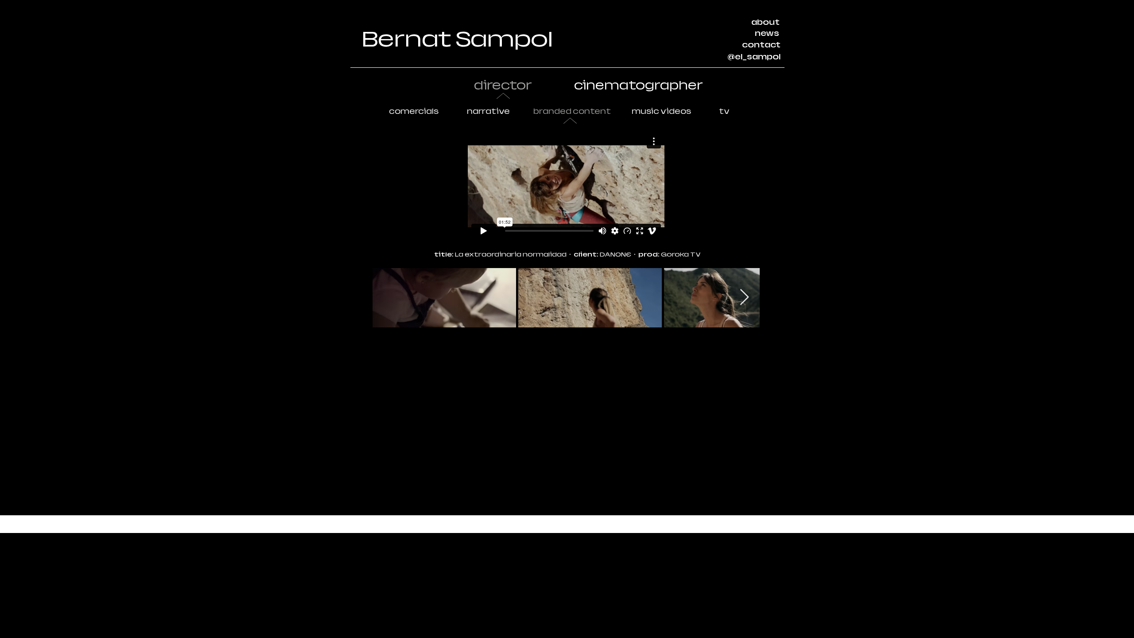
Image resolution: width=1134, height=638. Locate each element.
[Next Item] (744, 297)
